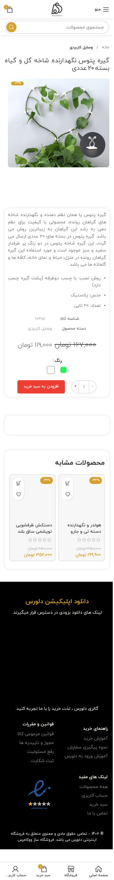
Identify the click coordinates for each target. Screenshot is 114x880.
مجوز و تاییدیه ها (36, 743)
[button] (67, 483)
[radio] (63, 370)
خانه (105, 47)
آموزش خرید (96, 738)
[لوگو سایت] (57, 9)
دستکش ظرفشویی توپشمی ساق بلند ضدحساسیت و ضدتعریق (34, 534)
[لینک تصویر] (93, 631)
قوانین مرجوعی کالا (35, 734)
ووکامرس (25, 839)
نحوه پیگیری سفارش (87, 747)
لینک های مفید (93, 777)
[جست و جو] (11, 27)
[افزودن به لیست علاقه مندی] (67, 494)
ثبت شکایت (42, 761)
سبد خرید (98, 805)
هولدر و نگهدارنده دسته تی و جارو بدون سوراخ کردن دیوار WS (84, 534)
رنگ (58, 361)
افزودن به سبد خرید (41, 386)
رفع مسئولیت (40, 752)
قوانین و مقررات (38, 724)
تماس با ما (97, 813)
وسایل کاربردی (81, 47)
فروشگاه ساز (44, 839)
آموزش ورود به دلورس (86, 756)
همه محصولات (93, 787)
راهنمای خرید (95, 729)
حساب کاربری (95, 796)
